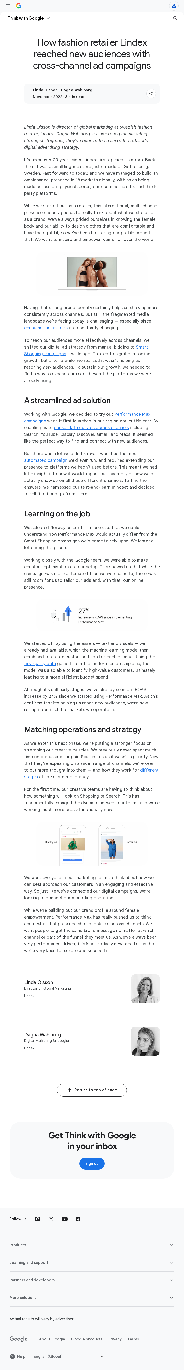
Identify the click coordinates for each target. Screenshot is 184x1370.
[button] (151, 93)
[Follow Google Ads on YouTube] (64, 1219)
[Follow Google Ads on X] (51, 1219)
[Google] (19, 1339)
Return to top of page (96, 1090)
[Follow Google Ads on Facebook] (78, 1219)
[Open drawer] (8, 6)
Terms (133, 1339)
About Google (52, 1339)
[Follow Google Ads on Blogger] (38, 1219)
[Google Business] (18, 6)
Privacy (115, 1339)
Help (21, 1356)
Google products (87, 1339)
